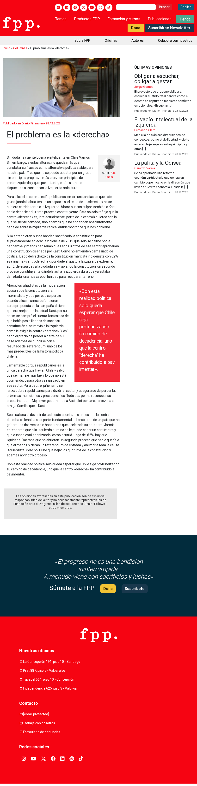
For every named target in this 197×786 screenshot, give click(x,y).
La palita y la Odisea (164, 177)
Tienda (185, 19)
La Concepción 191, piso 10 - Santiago (51, 662)
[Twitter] (83, 7)
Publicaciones (160, 19)
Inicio (6, 48)
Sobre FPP (82, 40)
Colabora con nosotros (175, 40)
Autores (137, 40)
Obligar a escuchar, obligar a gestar (164, 93)
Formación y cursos (123, 19)
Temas (61, 19)
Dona (135, 28)
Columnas (20, 48)
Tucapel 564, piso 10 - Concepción (48, 679)
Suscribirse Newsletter (169, 28)
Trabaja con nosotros (39, 723)
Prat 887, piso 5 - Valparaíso (44, 670)
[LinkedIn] (66, 7)
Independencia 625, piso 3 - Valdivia (50, 688)
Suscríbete (135, 588)
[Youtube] (92, 7)
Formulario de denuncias (41, 732)
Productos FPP (87, 19)
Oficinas (111, 40)
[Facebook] (75, 7)
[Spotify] (58, 7)
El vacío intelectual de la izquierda (164, 136)
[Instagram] (100, 7)
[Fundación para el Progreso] (21, 23)
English (186, 7)
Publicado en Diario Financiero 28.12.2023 (32, 123)
